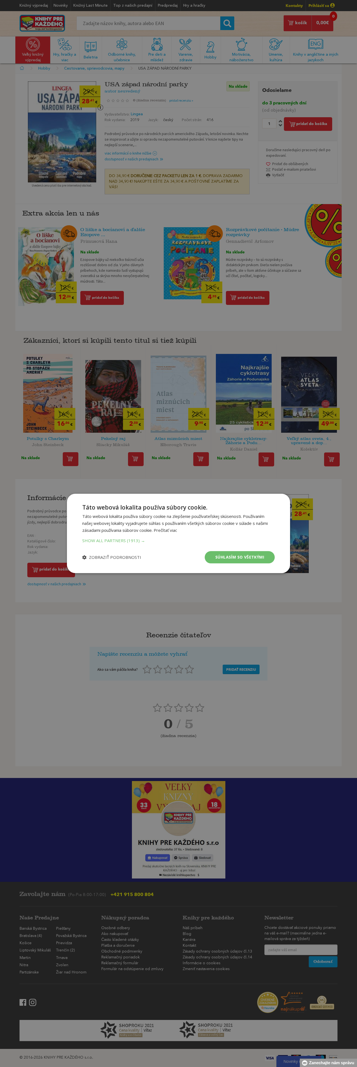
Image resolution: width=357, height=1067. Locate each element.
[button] (178, 540)
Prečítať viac (165, 530)
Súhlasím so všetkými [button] (239, 557)
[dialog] (178, 533)
